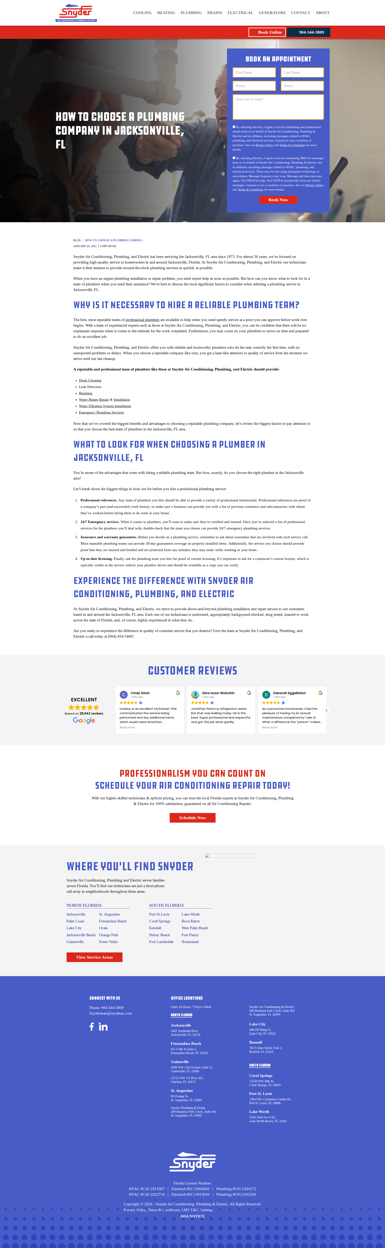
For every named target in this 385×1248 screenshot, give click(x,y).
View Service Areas (94, 957)
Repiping (85, 393)
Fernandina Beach (113, 921)
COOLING (142, 13)
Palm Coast (75, 921)
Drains (214, 13)
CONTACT (300, 13)
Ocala (103, 928)
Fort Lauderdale (161, 942)
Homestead (190, 942)
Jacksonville (76, 914)
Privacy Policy (265, 145)
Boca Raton (191, 921)
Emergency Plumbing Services (101, 412)
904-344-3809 (311, 32)
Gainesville (75, 942)
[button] (326, 710)
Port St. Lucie (260, 1093)
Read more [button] (198, 727)
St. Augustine (109, 914)
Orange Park (108, 935)
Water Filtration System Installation (105, 406)
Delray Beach (159, 935)
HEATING (166, 13)
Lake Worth (191, 914)
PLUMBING (191, 13)
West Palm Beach (195, 928)
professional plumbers (142, 320)
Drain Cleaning (90, 380)
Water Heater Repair (94, 400)
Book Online (270, 32)
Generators (272, 13)
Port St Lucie (159, 914)
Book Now (278, 199)
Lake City (74, 928)
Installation (122, 400)
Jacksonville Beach (81, 935)
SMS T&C (189, 1210)
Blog (77, 240)
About (323, 13)
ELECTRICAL (240, 13)
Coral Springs (159, 921)
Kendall (155, 928)
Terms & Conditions (292, 145)
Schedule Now (192, 817)
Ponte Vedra (108, 942)
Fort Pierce (190, 935)
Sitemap (206, 1210)
